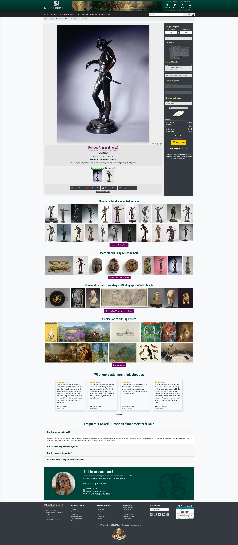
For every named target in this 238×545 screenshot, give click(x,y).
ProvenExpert (64, 406)
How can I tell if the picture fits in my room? (62, 447)
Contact (108, 14)
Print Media (90, 14)
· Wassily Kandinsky (128, 514)
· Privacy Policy (74, 514)
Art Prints (49, 14)
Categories (63, 14)
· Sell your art (100, 510)
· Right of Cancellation (76, 516)
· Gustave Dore (127, 519)
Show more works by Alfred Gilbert (119, 277)
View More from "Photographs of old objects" (119, 311)
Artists (56, 14)
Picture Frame (80, 14)
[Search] (185, 14)
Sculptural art (59, 19)
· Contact (73, 507)
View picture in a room (128, 188)
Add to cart (180, 142)
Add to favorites (94, 188)
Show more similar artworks (119, 245)
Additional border (169, 36)
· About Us (73, 521)
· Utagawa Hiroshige (128, 516)
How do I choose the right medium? (59, 453)
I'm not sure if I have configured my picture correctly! (65, 459)
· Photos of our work (102, 516)
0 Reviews (107, 191)
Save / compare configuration (179, 108)
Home (45, 19)
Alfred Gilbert (68, 19)
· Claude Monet (127, 510)
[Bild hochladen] (193, 14)
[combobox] (178, 38)
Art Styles (71, 14)
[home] (44, 14)
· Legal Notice (74, 510)
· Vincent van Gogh (128, 507)
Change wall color (110, 188)
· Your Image (100, 507)
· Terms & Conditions (76, 512)
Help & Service (100, 14)
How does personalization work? (58, 432)
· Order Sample (100, 521)
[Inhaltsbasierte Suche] (189, 14)
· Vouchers (99, 519)
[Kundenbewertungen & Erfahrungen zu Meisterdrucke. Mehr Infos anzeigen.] (185, 512)
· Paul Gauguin (127, 512)
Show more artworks (119, 365)
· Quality (99, 514)
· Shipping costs (101, 512)
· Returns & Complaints (76, 519)
